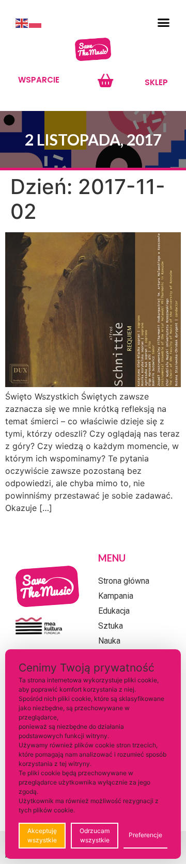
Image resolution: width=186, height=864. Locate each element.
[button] (164, 23)
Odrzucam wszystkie (95, 835)
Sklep (156, 82)
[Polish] (35, 23)
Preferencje (145, 835)
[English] (22, 23)
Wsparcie (38, 79)
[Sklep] (105, 81)
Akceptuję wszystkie (42, 835)
